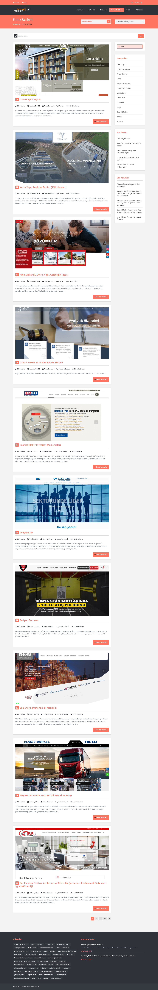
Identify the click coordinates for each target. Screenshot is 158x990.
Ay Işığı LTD (26, 532)
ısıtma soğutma (43, 978)
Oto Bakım (121, 98)
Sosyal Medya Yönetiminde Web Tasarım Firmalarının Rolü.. (129, 211)
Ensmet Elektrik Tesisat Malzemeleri (40, 444)
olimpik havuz (31, 965)
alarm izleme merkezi (21, 944)
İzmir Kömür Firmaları (125, 217)
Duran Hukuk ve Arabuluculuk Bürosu (41, 362)
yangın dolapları (61, 971)
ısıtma (34, 978)
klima (30, 958)
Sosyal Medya (122, 112)
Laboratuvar (121, 93)
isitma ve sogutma (49, 951)
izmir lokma (18, 955)
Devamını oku (101, 121)
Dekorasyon (121, 64)
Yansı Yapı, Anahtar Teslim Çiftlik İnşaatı (43, 187)
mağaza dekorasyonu (58, 961)
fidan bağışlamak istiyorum (127, 184)
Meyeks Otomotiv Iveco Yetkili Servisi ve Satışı (46, 795)
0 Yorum (61, 106)
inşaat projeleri (36, 951)
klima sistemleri (40, 958)
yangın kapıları (19, 975)
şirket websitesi (56, 978)
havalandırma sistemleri (46, 948)
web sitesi (66, 968)
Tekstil (119, 117)
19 (105, 919)
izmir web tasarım (58, 955)
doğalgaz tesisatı (19, 948)
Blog (128, 10)
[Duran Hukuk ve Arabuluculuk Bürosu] (62, 333)
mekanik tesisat (19, 965)
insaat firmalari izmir (21, 951)
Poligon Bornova (29, 620)
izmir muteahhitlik (30, 955)
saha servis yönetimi (63, 965)
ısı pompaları (61, 975)
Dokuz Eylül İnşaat (30, 99)
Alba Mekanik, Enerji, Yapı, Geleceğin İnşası (44, 274)
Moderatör (21, 106)
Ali (141, 212)
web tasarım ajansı (31, 971)
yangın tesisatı (31, 975)
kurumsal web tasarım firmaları (24, 961)
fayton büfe (32, 948)
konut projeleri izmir (54, 958)
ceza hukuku (50, 944)
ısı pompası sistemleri (21, 978)
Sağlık (119, 107)
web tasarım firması (46, 971)
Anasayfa (80, 10)
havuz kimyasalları (63, 948)
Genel (119, 79)
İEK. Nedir (92, 10)
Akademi (139, 10)
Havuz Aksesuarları (124, 83)
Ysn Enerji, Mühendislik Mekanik (38, 707)
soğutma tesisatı (54, 968)
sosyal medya (33, 968)
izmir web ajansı (44, 955)
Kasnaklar (70, 955)
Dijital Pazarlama (123, 69)
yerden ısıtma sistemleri (46, 975)
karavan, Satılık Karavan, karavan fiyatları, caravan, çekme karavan (129, 192)
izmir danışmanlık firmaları (67, 951)
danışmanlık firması (63, 944)
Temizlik (120, 121)
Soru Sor (16, 2)
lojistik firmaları (43, 961)
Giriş (24, 2)
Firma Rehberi (116, 10)
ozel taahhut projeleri (46, 965)
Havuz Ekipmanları (124, 88)
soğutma (43, 968)
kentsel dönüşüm (20, 958)
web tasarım (18, 971)
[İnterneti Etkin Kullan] (21, 10)
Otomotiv (120, 102)
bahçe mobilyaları (37, 944)
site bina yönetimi (20, 968)
